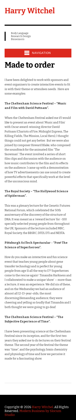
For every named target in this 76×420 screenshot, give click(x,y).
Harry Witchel (30, 10)
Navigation (41, 52)
